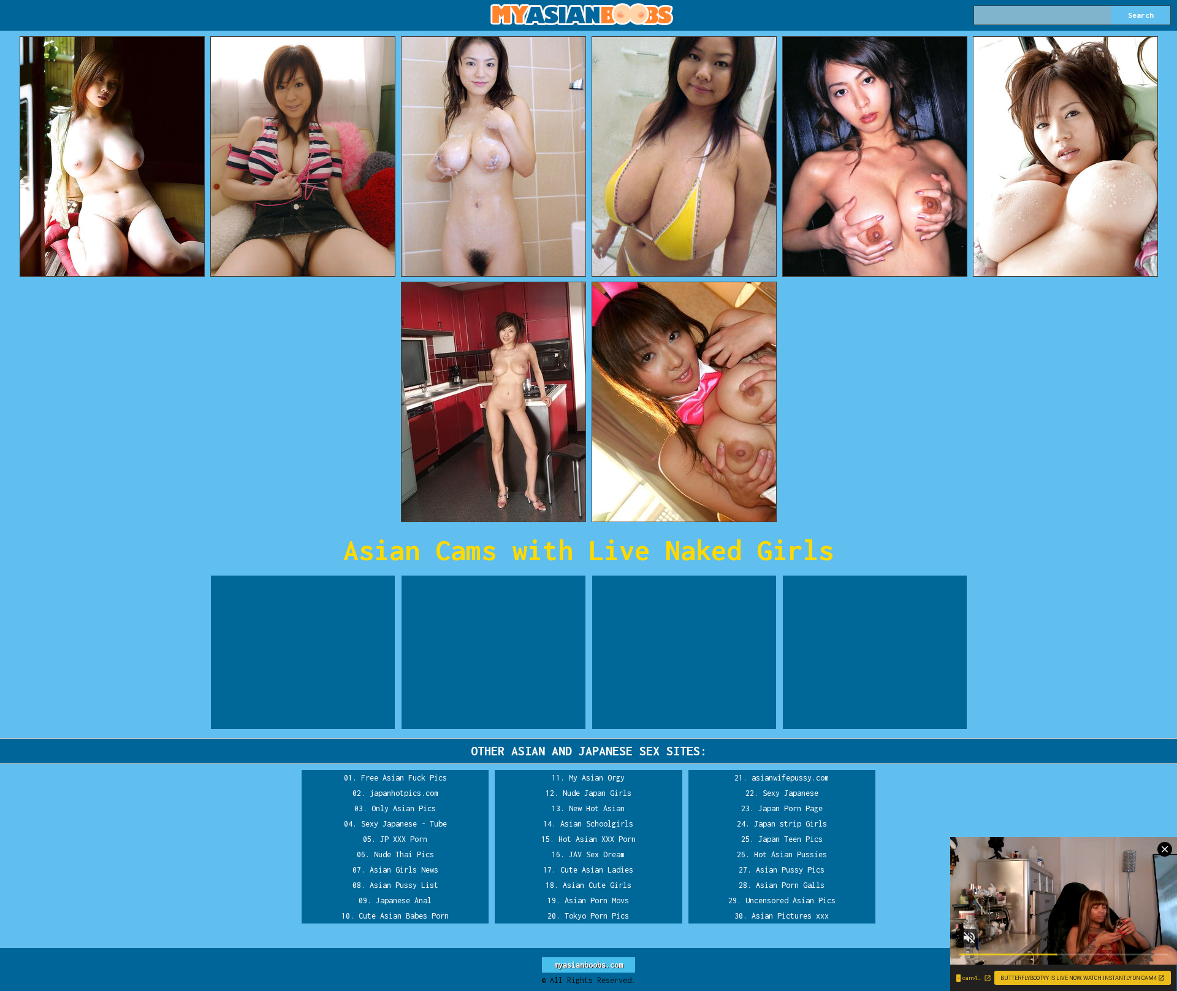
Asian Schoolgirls (596, 823)
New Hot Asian (597, 808)
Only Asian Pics (403, 808)
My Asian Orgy (597, 777)
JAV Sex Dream (597, 854)
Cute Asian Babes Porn (404, 915)
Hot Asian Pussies (790, 854)
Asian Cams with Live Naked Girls (588, 550)
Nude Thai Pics (404, 854)
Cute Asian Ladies (596, 869)
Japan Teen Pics (790, 839)
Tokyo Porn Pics (597, 915)
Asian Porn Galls (790, 885)
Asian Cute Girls (597, 885)
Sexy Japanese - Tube (404, 823)
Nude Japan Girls (597, 793)
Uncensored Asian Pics (790, 900)
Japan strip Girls (790, 823)
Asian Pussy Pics (790, 869)
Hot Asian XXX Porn (597, 839)
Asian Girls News (404, 869)
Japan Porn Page (790, 808)
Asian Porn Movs (597, 900)
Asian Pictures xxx (790, 915)
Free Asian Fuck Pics (404, 777)
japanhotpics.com (404, 793)
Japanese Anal (404, 900)
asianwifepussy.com (790, 777)
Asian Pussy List (404, 885)
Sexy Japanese (790, 793)
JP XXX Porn (403, 839)
